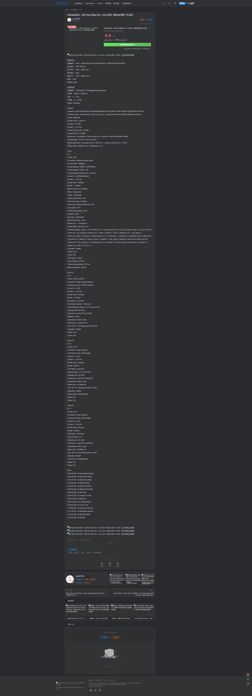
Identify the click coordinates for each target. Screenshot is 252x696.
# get (83, 552)
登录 (105, 637)
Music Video (90, 3)
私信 (150, 20)
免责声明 (98, 680)
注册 (116, 637)
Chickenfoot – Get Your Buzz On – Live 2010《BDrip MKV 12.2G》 (100, 14)
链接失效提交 (127, 3)
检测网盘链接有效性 (128, 45)
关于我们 (112, 680)
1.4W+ (79, 579)
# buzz (89, 552)
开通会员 (191, 3)
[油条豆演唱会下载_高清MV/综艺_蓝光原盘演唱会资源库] (70, 684)
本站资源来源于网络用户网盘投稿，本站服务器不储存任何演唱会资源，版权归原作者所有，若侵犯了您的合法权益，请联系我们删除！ (115, 683)
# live (70, 552)
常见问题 (116, 3)
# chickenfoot (97, 552)
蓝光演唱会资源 (103, 683)
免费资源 (108, 3)
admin (74, 19)
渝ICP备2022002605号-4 (95, 686)
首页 (67, 10)
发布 (183, 3)
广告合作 (105, 680)
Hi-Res (99, 3)
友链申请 (91, 680)
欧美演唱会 (74, 10)
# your (76, 552)
